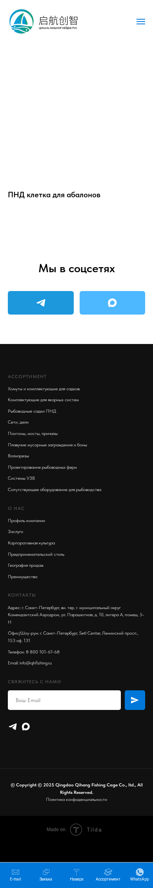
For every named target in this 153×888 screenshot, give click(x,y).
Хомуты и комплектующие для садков (44, 388)
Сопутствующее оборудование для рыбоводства (54, 489)
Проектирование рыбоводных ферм (42, 467)
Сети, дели (18, 422)
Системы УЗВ (21, 478)
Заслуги (15, 531)
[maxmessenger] (26, 727)
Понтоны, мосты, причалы (33, 433)
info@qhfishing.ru (36, 663)
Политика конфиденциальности (76, 799)
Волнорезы (18, 456)
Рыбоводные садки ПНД (32, 411)
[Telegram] (13, 727)
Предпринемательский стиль (36, 554)
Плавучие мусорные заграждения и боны (47, 445)
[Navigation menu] (141, 21)
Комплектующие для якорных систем (43, 399)
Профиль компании (26, 520)
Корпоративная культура (31, 543)
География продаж (26, 565)
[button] (46, 875)
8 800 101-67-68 (43, 652)
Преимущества (22, 576)
